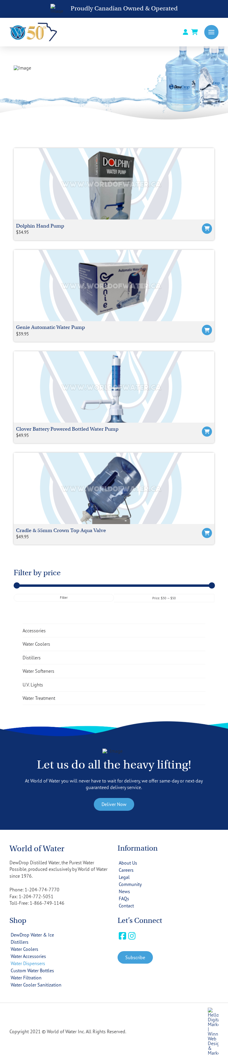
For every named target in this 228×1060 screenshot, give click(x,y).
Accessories (34, 631)
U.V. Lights (33, 685)
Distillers (32, 658)
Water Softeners (38, 671)
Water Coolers (36, 644)
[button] (211, 32)
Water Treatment (39, 698)
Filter (64, 597)
